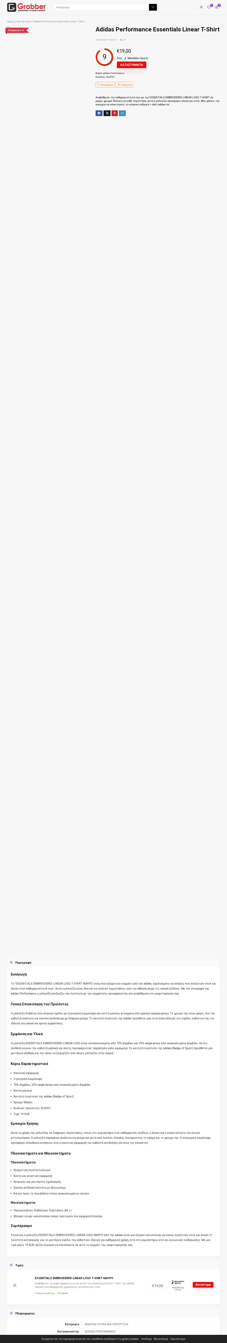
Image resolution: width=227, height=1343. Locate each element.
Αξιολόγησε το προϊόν (106, 40)
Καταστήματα (131, 65)
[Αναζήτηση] (153, 7)
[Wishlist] (208, 7)
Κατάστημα (24, 21)
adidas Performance (113, 73)
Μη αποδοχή (161, 1338)
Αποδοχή (146, 1338)
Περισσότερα (177, 1338)
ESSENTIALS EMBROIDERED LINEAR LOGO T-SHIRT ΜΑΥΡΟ (74, 1278)
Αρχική (11, 21)
